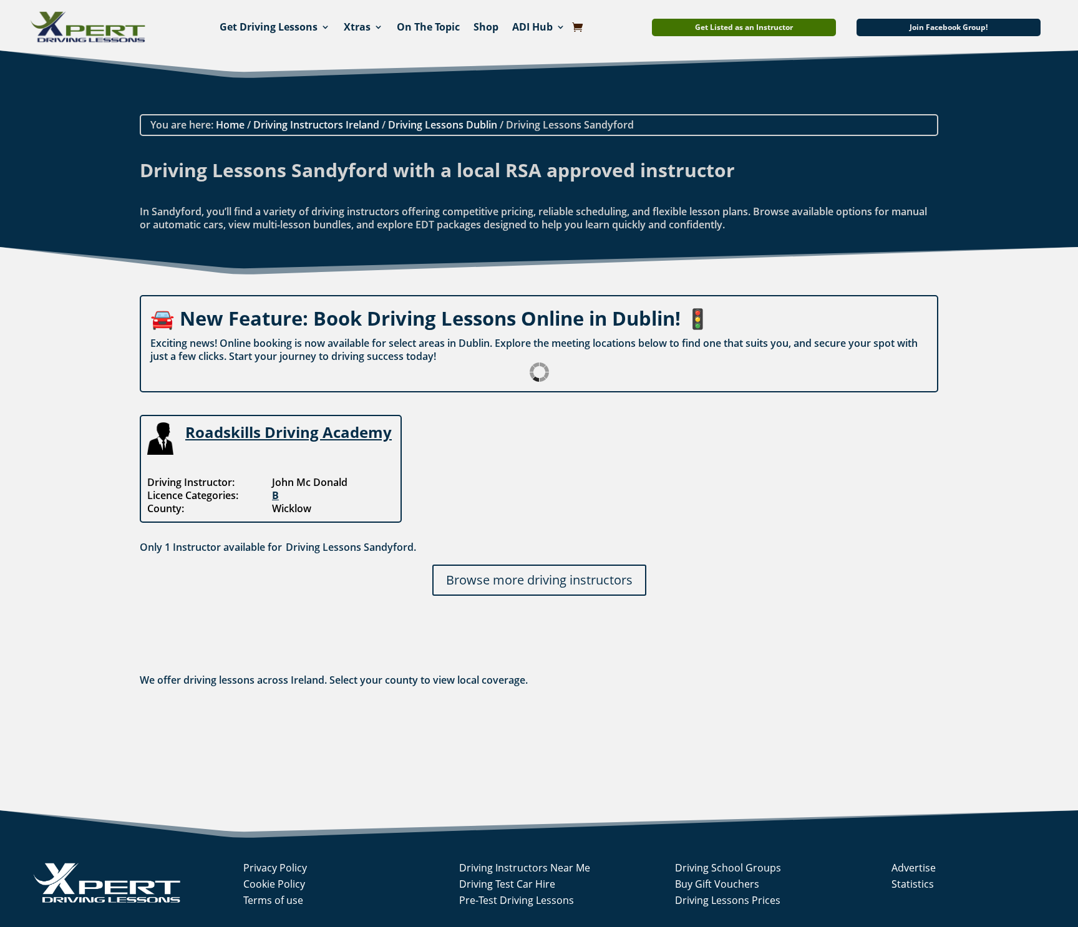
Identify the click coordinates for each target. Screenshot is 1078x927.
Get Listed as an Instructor (744, 27)
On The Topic (428, 27)
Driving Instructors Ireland (316, 125)
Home (230, 125)
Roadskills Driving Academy (288, 432)
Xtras (357, 27)
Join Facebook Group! (949, 27)
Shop (485, 27)
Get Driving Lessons (269, 27)
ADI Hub (532, 27)
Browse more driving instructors (539, 579)
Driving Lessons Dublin (442, 125)
